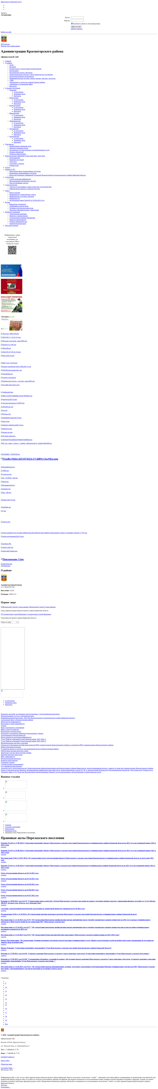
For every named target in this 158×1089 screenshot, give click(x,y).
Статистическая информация (20, 179)
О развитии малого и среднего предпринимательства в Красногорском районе (30, 749)
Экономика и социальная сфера (21, 84)
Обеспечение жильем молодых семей (14, 751)
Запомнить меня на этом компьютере (86, 24)
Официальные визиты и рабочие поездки (24, 189)
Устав (11, 65)
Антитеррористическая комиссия (13, 735)
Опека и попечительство (10, 770)
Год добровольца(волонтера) (11, 766)
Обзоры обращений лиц (18, 222)
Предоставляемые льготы (18, 183)
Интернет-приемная (12, 212)
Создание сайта (6, 1068)
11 (6, 991)
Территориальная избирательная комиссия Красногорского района (51, 768)
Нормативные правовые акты (20, 146)
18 (6, 1016)
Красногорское (14, 105)
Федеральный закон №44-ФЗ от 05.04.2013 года (26, 200)
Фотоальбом (13, 71)
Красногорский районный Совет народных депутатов (25, 156)
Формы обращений (16, 152)
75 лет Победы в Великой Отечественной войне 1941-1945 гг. (23, 741)
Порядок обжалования (17, 154)
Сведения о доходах (16, 163)
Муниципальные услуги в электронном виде (17, 716)
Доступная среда (136, 770)
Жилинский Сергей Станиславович (42, 607)
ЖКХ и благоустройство (10, 729)
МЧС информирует (8, 757)
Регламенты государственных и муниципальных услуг (29, 150)
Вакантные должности (17, 204)
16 (6, 1009)
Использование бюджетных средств (22, 181)
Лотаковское (14, 129)
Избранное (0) (14, 198)
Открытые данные (7, 762)
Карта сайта (5, 1060)
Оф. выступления (11, 225)
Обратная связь (6, 1064)
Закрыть (4, 13)
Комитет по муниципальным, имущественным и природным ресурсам (75, 772)
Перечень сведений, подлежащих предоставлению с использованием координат (30, 714)
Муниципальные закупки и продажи (14, 743)
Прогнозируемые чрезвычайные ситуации (25, 171)
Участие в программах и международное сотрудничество (30, 187)
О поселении (18, 92)
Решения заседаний (16, 160)
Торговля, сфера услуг (9, 772)
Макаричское (14, 113)
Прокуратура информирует (11, 722)
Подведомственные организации (21, 76)
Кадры (7, 202)
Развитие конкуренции (9, 760)
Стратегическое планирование (12, 764)
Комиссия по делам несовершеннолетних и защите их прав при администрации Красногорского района (115, 768)
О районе (8, 63)
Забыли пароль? (77, 29)
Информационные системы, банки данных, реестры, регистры (32, 78)
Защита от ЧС (10, 169)
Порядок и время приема (18, 216)
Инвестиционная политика (11, 747)
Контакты (13, 86)
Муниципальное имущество (119, 770)
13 (6, 999)
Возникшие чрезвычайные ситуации (22, 173)
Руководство (14, 165)
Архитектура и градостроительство (14, 768)
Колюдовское (14, 136)
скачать (3, 847)
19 (6, 1020)
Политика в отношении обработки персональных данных (22, 733)
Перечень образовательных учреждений (24, 210)
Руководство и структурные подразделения (25, 69)
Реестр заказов (14, 193)
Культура (21, 772)
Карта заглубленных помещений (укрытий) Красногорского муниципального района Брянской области (47, 175)
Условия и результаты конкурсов (21, 208)
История (12, 67)
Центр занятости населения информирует (16, 737)
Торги (7, 191)
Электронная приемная (18, 214)
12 (6, 995)
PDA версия (5, 44)
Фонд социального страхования (12, 728)
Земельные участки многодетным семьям (16, 753)
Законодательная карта (17, 223)
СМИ (11, 80)
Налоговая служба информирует (13, 724)
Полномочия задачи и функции (20, 73)
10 (6, 987)
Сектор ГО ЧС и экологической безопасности (92, 770)
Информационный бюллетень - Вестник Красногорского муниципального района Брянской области (38, 718)
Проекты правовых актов (18, 148)
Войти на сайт (6, 32)
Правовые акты (19, 94)
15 (6, 1005)
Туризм (3, 726)
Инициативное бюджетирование (37, 772)
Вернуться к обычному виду (11, 2)
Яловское (12, 90)
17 (6, 1012)
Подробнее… (6, 1087)
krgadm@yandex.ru (7, 1057)
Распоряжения (14, 158)
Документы (9, 144)
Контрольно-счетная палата (11, 731)
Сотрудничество (11, 185)
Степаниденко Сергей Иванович (39, 614)
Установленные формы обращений (22, 218)
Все (6, 1024)
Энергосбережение (68, 770)
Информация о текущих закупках (21, 196)
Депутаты (13, 162)
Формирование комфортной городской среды (43, 770)
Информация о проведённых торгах (22, 194)
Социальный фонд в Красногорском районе (17, 720)
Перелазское (13, 98)
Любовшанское (15, 121)
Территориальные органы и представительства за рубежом (31, 74)
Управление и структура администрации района (27, 82)
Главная (8, 61)
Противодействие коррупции (11, 755)
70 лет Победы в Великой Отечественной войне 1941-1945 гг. (23, 739)
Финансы (22, 770)
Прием (7, 167)
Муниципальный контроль (11, 758)
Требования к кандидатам (18, 206)
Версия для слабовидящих (10, 46)
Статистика (9, 177)
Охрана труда (148, 770)
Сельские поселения (12, 88)
